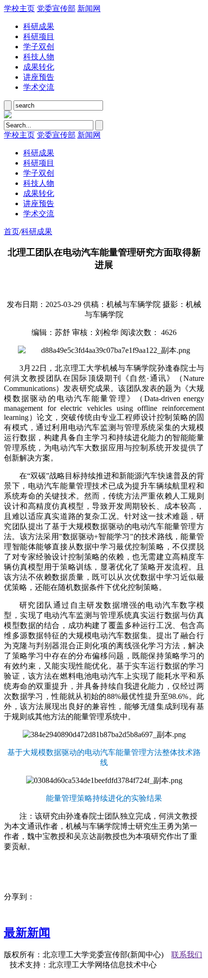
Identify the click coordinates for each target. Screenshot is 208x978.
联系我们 (186, 954)
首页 (11, 231)
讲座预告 (38, 77)
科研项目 (38, 36)
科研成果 (38, 26)
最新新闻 (27, 932)
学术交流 (38, 87)
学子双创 (38, 46)
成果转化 (38, 67)
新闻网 (89, 8)
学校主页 (19, 8)
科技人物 (38, 57)
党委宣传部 (56, 8)
